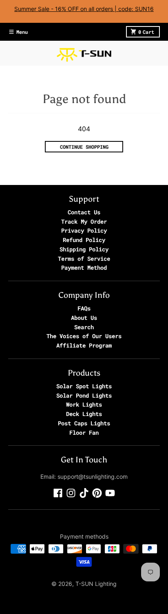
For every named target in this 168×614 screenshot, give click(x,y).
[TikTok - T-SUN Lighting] (84, 493)
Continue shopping (84, 146)
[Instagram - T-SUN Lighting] (71, 493)
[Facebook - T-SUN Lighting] (58, 493)
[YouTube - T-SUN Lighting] (110, 493)
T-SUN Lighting (96, 583)
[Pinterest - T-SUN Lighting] (97, 493)
